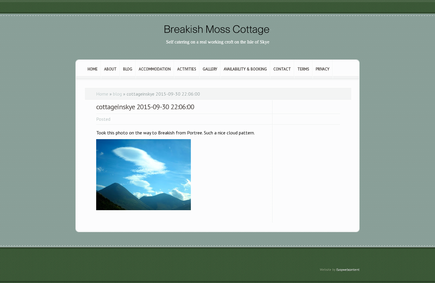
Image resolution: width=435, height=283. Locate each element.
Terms (303, 69)
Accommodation (155, 69)
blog (117, 94)
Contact (282, 69)
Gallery (210, 69)
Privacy (322, 69)
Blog (127, 69)
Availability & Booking (245, 69)
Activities (186, 69)
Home (93, 69)
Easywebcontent (348, 270)
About (110, 69)
